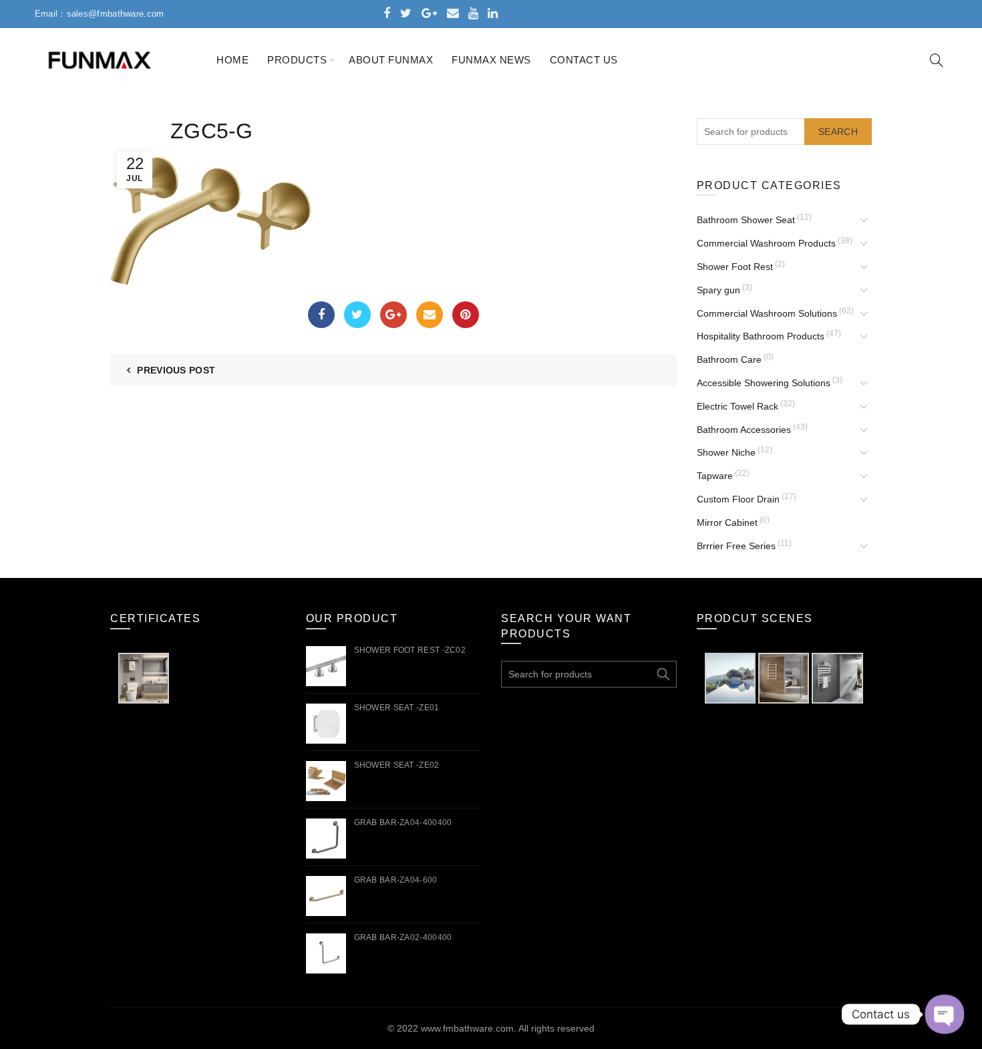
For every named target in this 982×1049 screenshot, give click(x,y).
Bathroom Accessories (744, 429)
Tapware (715, 475)
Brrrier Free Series (736, 546)
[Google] (393, 314)
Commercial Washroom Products (766, 243)
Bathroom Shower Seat (746, 219)
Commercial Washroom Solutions (767, 313)
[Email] (429, 314)
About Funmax (391, 59)
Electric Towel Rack (737, 406)
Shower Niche (726, 452)
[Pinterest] (465, 314)
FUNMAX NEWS (491, 59)
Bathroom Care (729, 359)
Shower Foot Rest (735, 266)
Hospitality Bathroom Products (760, 336)
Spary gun (718, 290)
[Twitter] (357, 314)
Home (232, 59)
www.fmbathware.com (467, 1028)
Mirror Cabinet (727, 522)
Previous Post (176, 370)
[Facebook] (321, 314)
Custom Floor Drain (738, 499)
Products (297, 59)
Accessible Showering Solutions (763, 383)
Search (838, 131)
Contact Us (584, 59)
